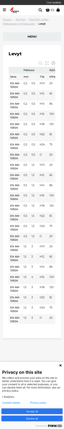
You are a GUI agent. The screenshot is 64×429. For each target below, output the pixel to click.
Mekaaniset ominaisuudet (19, 23)
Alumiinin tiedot (39, 19)
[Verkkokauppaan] (59, 10)
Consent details (11, 402)
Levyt (42, 23)
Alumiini (20, 19)
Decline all (32, 418)
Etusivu (7, 19)
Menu (32, 36)
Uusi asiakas (53, 2)
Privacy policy (38, 402)
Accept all (32, 411)
